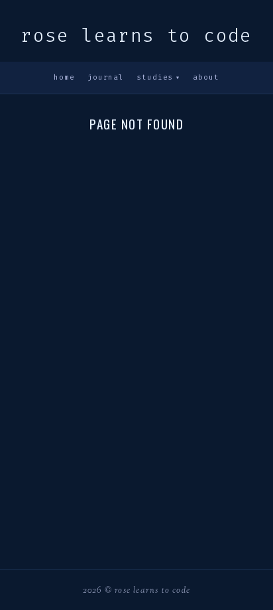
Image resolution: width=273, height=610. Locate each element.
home (64, 77)
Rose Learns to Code (136, 35)
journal (105, 77)
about (206, 77)
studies (158, 77)
